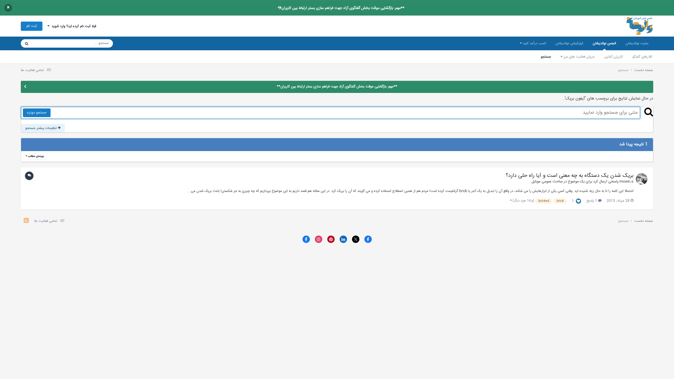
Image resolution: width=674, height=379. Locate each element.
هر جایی (44, 43)
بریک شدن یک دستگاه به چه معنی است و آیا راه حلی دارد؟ (569, 176)
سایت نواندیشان (637, 43)
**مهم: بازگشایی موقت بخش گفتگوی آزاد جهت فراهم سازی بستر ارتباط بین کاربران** (341, 8)
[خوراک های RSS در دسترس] (26, 221)
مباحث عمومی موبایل (547, 181)
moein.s (626, 181)
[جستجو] (26, 43)
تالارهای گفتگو (642, 57)
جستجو (546, 57)
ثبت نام (31, 26)
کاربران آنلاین (613, 57)
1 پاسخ (592, 201)
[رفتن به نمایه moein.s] (641, 179)
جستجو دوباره (36, 113)
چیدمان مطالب (35, 156)
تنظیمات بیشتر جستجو (41, 128)
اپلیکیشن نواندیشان (569, 43)
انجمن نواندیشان (604, 43)
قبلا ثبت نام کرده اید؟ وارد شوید (72, 26)
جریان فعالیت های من (578, 57)
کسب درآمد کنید (534, 43)
